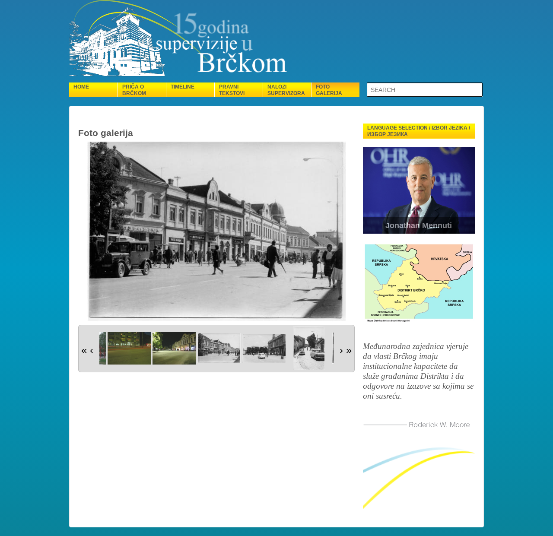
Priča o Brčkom (134, 90)
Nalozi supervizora (286, 90)
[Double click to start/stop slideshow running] (129, 348)
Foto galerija (329, 90)
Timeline (182, 87)
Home (81, 87)
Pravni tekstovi (232, 90)
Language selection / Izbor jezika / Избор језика (418, 131)
